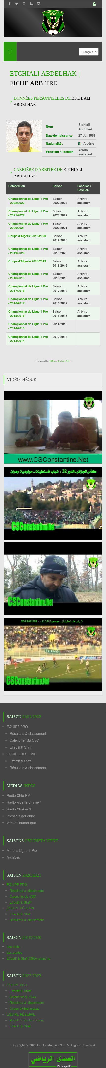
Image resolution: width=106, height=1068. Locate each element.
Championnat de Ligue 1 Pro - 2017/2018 (28, 288)
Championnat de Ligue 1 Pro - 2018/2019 (28, 275)
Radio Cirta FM (18, 795)
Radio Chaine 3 (19, 809)
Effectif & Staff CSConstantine (28, 958)
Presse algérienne (21, 815)
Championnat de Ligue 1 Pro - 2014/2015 (28, 326)
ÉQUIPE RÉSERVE (21, 753)
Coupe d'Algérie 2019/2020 (27, 236)
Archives (13, 857)
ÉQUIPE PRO (17, 726)
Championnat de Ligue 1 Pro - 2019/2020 (28, 250)
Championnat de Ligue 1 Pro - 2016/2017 (28, 301)
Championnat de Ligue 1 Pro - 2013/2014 (28, 338)
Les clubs (13, 946)
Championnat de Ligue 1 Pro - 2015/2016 (28, 313)
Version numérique (21, 822)
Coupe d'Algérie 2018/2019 (27, 261)
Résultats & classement (28, 733)
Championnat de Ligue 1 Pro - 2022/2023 (28, 200)
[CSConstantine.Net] (53, 22)
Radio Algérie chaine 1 (24, 802)
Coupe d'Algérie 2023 (25, 1008)
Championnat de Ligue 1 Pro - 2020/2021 (28, 225)
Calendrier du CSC (24, 740)
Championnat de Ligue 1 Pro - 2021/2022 (28, 213)
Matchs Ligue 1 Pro (22, 850)
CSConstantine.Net (60, 361)
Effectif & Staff (20, 747)
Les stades (14, 952)
